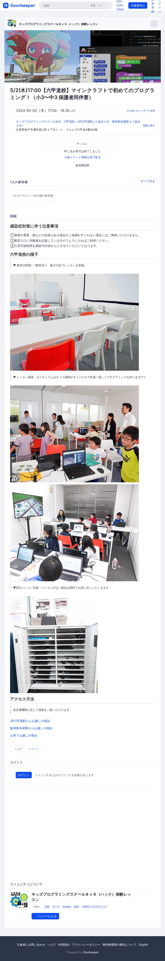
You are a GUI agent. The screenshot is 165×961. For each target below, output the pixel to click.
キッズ (56, 906)
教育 (76, 906)
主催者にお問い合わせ (31, 944)
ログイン (23, 775)
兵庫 (47, 906)
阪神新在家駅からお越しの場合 (31, 728)
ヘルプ (51, 944)
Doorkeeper (91, 952)
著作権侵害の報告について (119, 944)
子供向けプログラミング (94, 906)
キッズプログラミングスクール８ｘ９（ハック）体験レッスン (58, 24)
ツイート (33, 748)
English (143, 944)
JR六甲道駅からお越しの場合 (30, 721)
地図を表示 (149, 125)
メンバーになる (46, 916)
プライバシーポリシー (86, 944)
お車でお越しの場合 (23, 735)
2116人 (36, 906)
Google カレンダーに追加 (141, 110)
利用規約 (64, 944)
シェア (18, 748)
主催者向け (138, 5)
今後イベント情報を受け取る (82, 157)
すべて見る (148, 181)
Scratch (67, 906)
